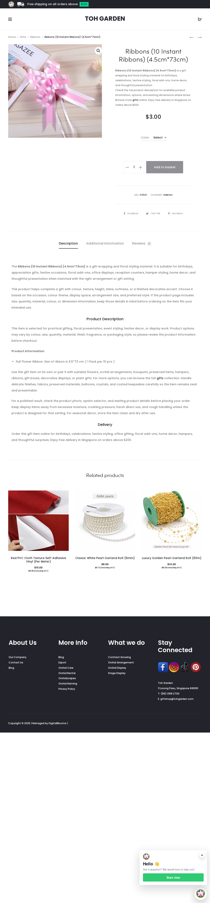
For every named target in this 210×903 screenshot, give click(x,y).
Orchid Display (117, 668)
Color (145, 137)
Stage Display (117, 673)
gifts (135, 100)
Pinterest (177, 213)
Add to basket (165, 167)
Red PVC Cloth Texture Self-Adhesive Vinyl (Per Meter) (38, 560)
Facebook (133, 213)
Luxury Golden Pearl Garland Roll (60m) (171, 558)
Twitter (156, 213)
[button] (98, 50)
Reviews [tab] (141, 243)
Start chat (173, 877)
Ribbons (35, 37)
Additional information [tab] (105, 243)
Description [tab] (68, 243)
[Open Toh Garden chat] (200, 893)
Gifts (23, 37)
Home (12, 37)
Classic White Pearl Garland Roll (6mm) (105, 558)
